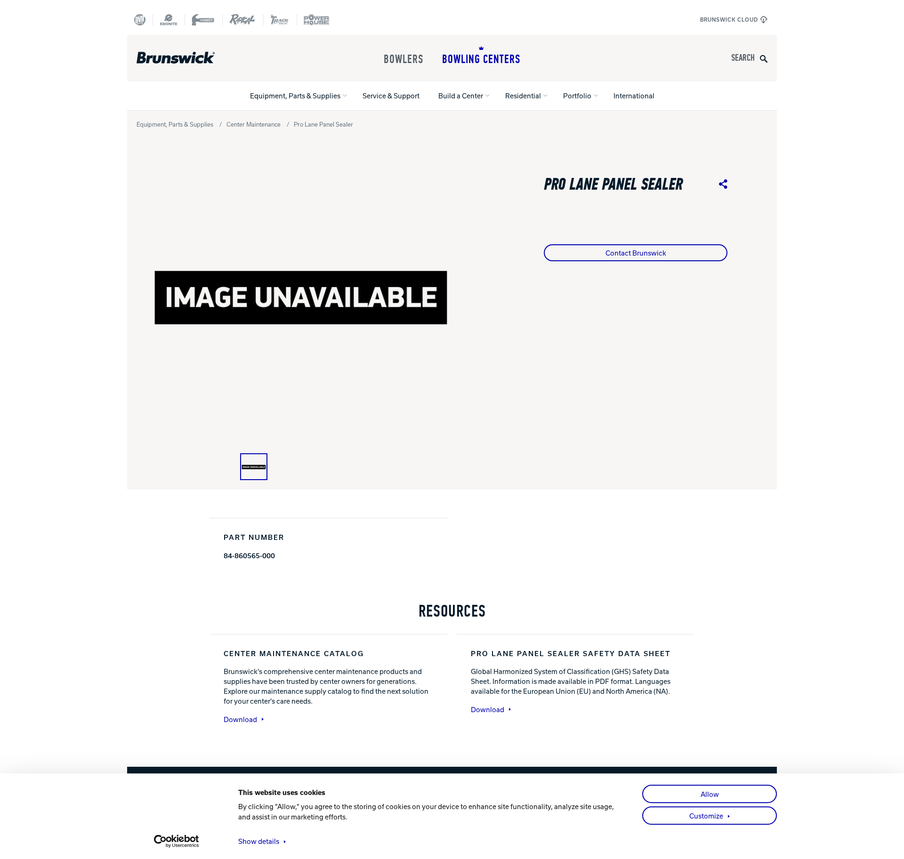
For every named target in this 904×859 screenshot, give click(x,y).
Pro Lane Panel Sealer (323, 124)
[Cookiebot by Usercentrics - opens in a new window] (177, 841)
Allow (710, 794)
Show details (258, 841)
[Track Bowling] (280, 19)
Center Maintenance (253, 124)
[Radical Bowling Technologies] (242, 19)
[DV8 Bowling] (139, 19)
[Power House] (316, 19)
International (633, 95)
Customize (706, 815)
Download (240, 719)
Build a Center (460, 95)
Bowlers (403, 59)
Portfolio (577, 95)
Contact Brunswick (635, 252)
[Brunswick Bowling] (189, 58)
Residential (523, 95)
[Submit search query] (763, 58)
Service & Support (391, 95)
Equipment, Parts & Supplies (295, 95)
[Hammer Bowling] (203, 19)
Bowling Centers (481, 59)
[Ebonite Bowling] (169, 19)
